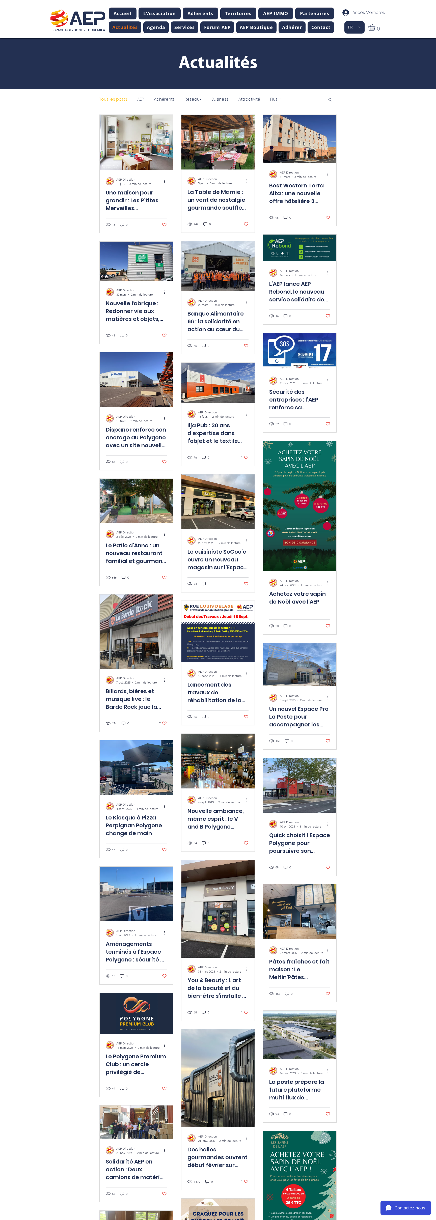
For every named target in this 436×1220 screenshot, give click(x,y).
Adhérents (164, 99)
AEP (140, 99)
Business (219, 99)
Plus (274, 99)
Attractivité (249, 99)
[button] (160, 13)
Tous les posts (113, 99)
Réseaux (193, 99)
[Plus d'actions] (166, 181)
